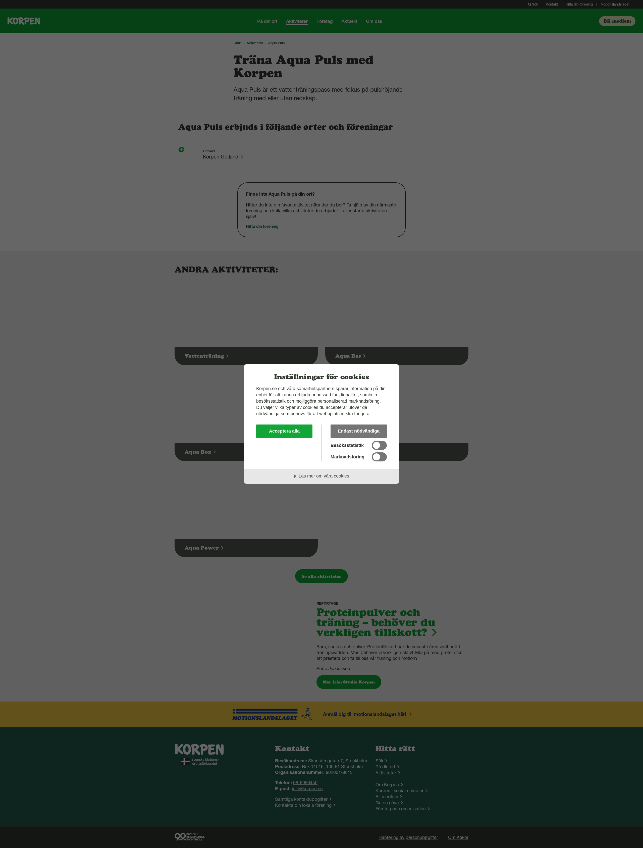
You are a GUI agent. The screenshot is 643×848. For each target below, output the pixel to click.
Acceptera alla (284, 431)
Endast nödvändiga (359, 431)
